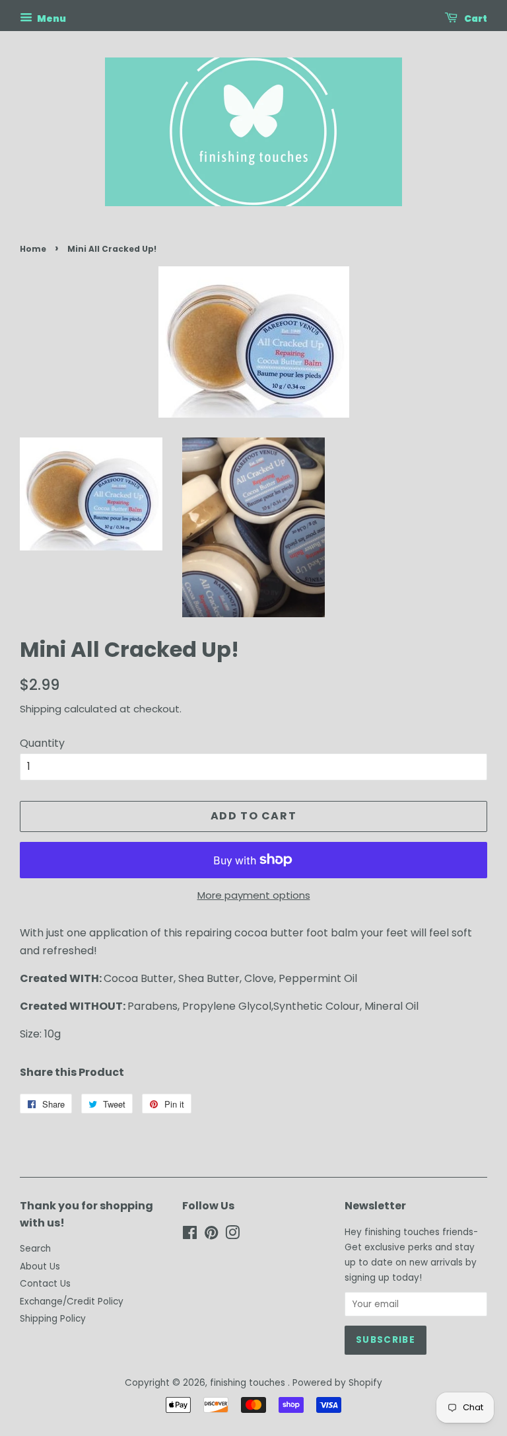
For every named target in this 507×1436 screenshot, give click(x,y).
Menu (51, 18)
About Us (40, 1266)
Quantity (42, 743)
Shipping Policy (53, 1318)
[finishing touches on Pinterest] (211, 1235)
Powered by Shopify (337, 1383)
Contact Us (45, 1283)
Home (33, 248)
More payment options (253, 895)
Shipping (40, 709)
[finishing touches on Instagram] (232, 1235)
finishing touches (249, 1383)
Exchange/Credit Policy (71, 1301)
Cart (475, 18)
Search (35, 1248)
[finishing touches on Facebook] (189, 1235)
